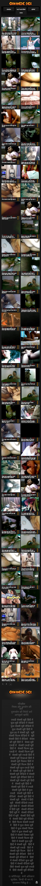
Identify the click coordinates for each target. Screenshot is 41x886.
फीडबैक (21, 703)
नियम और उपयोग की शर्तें (21, 707)
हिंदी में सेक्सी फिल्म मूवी (22, 838)
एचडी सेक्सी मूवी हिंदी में (22, 719)
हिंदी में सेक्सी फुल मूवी (22, 841)
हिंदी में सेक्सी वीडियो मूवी (22, 863)
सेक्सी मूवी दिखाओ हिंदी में (22, 758)
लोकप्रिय (9, 9)
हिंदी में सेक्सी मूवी (18, 844)
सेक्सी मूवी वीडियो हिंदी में (22, 777)
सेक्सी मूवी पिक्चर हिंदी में (22, 761)
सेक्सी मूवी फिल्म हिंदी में (22, 764)
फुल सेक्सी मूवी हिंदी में (22, 729)
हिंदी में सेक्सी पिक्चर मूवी (22, 834)
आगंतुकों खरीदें (21, 714)
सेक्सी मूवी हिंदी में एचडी (22, 786)
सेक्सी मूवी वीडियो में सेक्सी (22, 774)
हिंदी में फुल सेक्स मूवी (23, 825)
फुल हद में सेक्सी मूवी (19, 732)
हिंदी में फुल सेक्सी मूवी (22, 831)
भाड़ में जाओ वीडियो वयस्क (21, 11)
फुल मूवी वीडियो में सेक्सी (22, 722)
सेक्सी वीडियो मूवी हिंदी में (20, 3)
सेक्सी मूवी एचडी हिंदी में (23, 754)
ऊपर (37, 882)
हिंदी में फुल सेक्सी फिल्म (22, 828)
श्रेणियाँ (33, 9)
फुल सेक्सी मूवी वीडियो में (22, 726)
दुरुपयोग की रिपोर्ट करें (21, 711)
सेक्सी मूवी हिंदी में (23, 783)
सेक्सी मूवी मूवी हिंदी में (23, 770)
